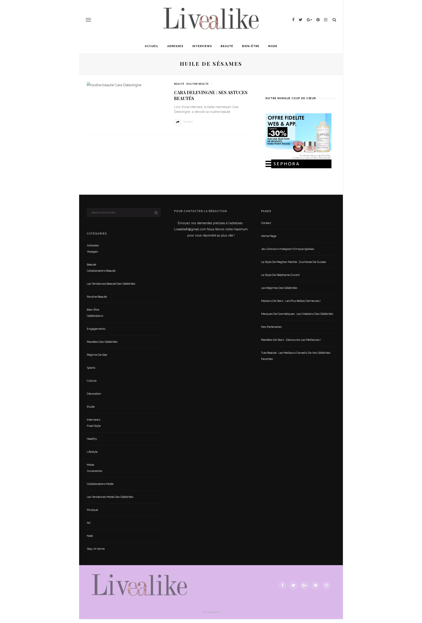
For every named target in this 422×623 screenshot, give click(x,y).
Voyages (92, 251)
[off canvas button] (88, 19)
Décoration (94, 393)
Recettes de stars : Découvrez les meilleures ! (291, 339)
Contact (266, 223)
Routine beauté (197, 83)
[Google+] (309, 19)
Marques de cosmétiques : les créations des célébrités (297, 313)
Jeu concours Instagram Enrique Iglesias (287, 249)
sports (91, 367)
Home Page (268, 236)
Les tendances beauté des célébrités (111, 283)
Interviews (202, 46)
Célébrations (95, 315)
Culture (91, 380)
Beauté (227, 46)
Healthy (92, 438)
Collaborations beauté (101, 270)
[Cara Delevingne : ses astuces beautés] (114, 85)
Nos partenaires (271, 326)
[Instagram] (325, 19)
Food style (94, 425)
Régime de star (97, 354)
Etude (91, 406)
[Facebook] (293, 19)
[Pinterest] (318, 19)
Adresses (175, 46)
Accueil (151, 46)
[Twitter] (300, 19)
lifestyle (92, 451)
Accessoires (94, 471)
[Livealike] (139, 585)
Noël (90, 535)
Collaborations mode (100, 484)
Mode (272, 46)
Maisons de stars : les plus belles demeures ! (291, 300)
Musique (92, 509)
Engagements (96, 328)
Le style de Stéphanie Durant (280, 275)
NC (89, 522)
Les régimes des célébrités (279, 288)
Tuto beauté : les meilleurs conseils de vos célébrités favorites (295, 356)
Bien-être (250, 46)
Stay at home (96, 548)
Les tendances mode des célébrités (110, 496)
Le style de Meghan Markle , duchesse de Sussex (293, 262)
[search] (334, 19)
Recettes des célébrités (102, 341)
